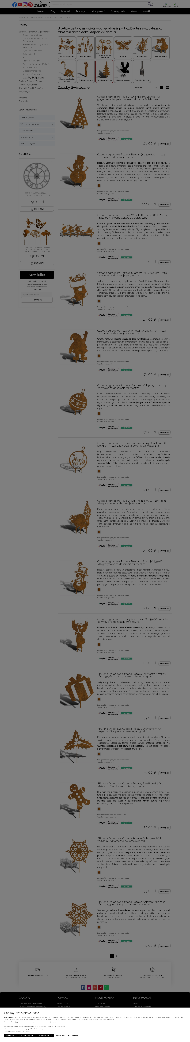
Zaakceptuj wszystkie (67, 1035)
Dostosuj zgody (44, 1035)
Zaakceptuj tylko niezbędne (19, 1035)
